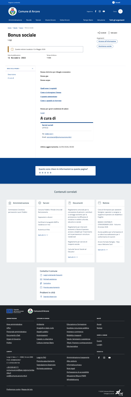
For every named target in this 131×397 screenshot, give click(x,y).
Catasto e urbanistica (45, 339)
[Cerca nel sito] (120, 11)
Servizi (38, 20)
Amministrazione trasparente (78, 357)
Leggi (42, 113)
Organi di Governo (14, 339)
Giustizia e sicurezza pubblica (78, 328)
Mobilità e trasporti (74, 335)
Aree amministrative (14, 324)
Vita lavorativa (72, 346)
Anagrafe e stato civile (45, 328)
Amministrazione (15, 20)
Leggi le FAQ (41, 357)
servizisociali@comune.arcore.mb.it (59, 137)
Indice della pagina (13, 69)
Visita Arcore (65, 20)
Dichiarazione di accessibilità (78, 372)
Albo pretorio (72, 361)
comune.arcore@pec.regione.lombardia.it (20, 371)
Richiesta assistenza (44, 368)
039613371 (49, 134)
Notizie (99, 328)
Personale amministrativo (17, 331)
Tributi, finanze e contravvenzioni (79, 342)
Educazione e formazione (76, 324)
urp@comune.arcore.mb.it (17, 375)
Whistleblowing (73, 379)
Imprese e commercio (75, 331)
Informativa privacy (74, 364)
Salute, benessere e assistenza (78, 339)
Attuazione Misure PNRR (76, 375)
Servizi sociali (47, 125)
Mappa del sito (27, 389)
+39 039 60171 (13, 367)
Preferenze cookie (14, 389)
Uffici (9, 328)
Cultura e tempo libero (45, 342)
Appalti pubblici (42, 331)
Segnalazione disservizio (46, 364)
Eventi (99, 341)
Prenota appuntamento (46, 361)
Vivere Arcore (50, 20)
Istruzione (101, 20)
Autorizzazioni (42, 335)
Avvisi (99, 324)
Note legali (71, 368)
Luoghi (99, 344)
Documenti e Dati (13, 335)
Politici (9, 342)
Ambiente (40, 324)
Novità (28, 20)
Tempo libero (88, 20)
